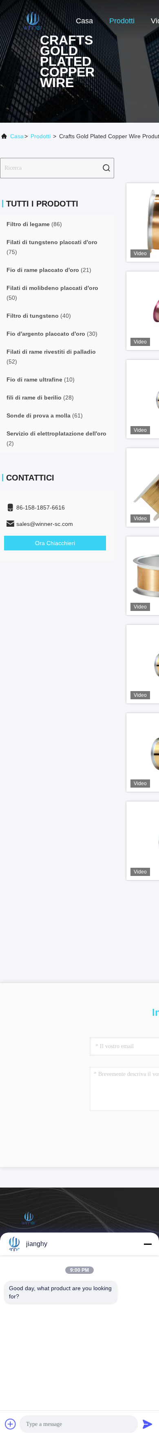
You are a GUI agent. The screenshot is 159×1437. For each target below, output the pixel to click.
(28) (40, 397)
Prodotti (122, 21)
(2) (56, 438)
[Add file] (10, 1424)
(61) (45, 415)
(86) (34, 224)
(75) (52, 247)
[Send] (147, 1424)
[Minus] (147, 1244)
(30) (52, 333)
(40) (39, 315)
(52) (51, 356)
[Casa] (32, 20)
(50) (52, 293)
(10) (41, 379)
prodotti (41, 136)
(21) (49, 270)
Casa (84, 21)
